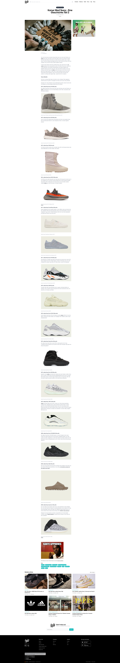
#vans (46, 568)
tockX (42, 205)
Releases (81, 1)
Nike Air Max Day (41, 644)
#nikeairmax (67, 566)
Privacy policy (93, 661)
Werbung (54, 644)
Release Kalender (51, 514)
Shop (94, 1)
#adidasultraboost (48, 564)
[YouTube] (25, 645)
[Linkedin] (28, 645)
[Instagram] (25, 644)
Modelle (40, 642)
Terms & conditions (88, 661)
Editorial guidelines (60, 560)
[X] (28, 644)
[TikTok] (26, 645)
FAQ (67, 642)
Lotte (27, 594)
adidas (42, 58)
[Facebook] (26, 644)
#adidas (43, 564)
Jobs (53, 642)
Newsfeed (26, 589)
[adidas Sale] (84, 28)
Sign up (71, 629)
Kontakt (68, 641)
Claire (51, 592)
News (88, 1)
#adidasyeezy (55, 564)
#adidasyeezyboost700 (45, 566)
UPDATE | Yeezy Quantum (64, 510)
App (91, 1)
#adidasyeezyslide (53, 566)
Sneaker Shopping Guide (42, 646)
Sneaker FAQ (51, 589)
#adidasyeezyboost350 (62, 564)
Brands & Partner (60, 7)
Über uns (54, 641)
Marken (40, 641)
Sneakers (76, 1)
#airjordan (59, 566)
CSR (67, 644)
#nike (63, 566)
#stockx (43, 568)
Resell (85, 1)
